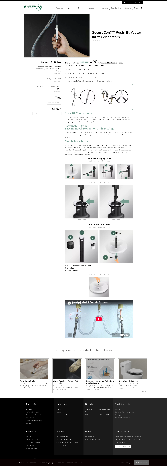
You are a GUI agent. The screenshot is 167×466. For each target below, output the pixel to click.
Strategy (118, 415)
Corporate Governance (33, 442)
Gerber (87, 412)
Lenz (86, 414)
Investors (104, 8)
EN (135, 2)
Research (58, 412)
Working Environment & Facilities (66, 442)
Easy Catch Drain (27, 381)
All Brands (88, 409)
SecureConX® (54, 103)
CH (140, 2)
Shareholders (30, 445)
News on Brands (103, 414)
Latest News (89, 436)
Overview (29, 409)
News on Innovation (62, 415)
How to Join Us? (60, 445)
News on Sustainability (122, 417)
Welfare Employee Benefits (64, 439)
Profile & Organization (33, 412)
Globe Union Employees (34, 420)
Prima (100, 412)
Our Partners (30, 417)
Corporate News (31, 448)
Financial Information (33, 439)
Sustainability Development (124, 412)
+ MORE (46, 390)
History (28, 423)
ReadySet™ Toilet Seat (129, 381)
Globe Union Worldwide (34, 415)
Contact (129, 2)
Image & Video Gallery (92, 439)
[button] (141, 8)
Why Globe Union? (61, 436)
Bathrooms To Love (105, 409)
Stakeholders (116, 8)
